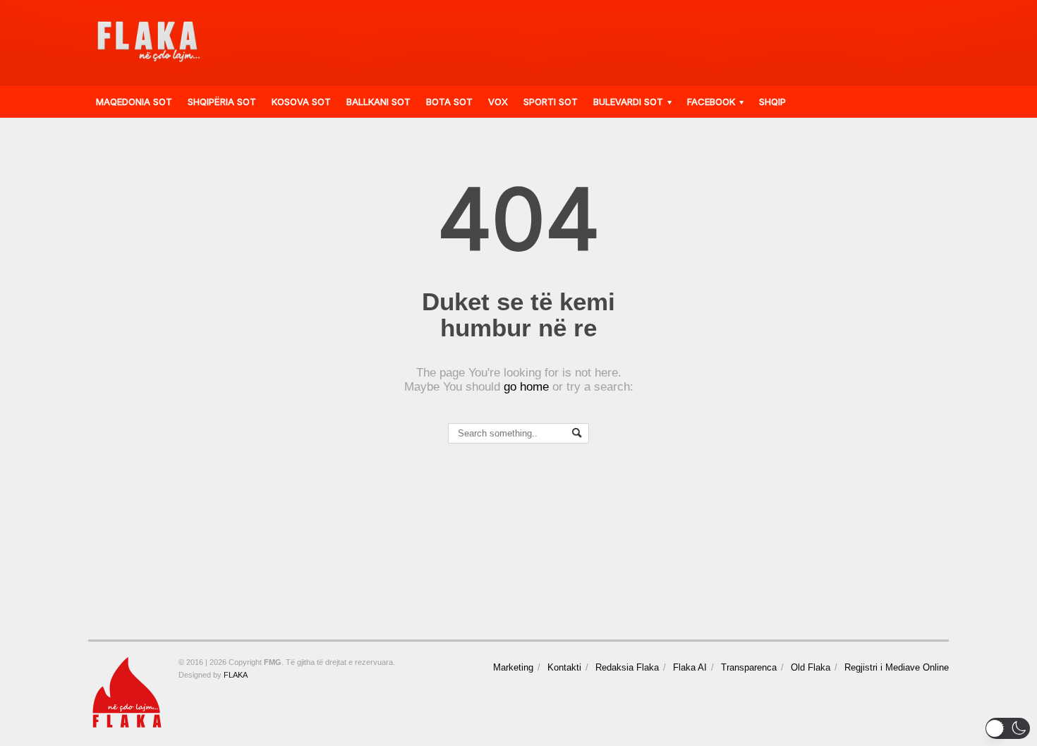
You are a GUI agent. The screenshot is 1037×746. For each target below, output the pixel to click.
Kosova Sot (301, 101)
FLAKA (236, 675)
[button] (1008, 728)
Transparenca (749, 667)
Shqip (772, 101)
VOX (498, 101)
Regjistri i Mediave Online (896, 667)
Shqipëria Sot (222, 101)
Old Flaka (810, 667)
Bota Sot (449, 101)
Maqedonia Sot (134, 101)
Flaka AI (690, 667)
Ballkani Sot (378, 101)
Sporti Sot (550, 101)
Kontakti (564, 667)
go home (526, 386)
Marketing (513, 667)
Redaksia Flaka (627, 667)
